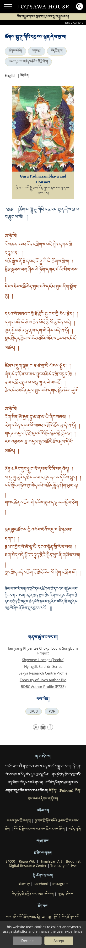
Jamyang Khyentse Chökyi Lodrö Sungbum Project (43, 650)
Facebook (41, 884)
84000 (10, 861)
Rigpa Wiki (27, 861)
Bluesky (24, 884)
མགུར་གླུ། (36, 51)
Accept (59, 940)
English (10, 75)
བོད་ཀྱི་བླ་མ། (57, 51)
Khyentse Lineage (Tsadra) (43, 659)
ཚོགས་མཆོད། (15, 51)
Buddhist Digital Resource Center (45, 863)
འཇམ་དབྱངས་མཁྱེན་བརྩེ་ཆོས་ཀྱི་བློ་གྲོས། (28, 61)
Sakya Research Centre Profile (43, 673)
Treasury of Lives (63, 866)
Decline (27, 940)
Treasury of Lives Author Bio (43, 679)
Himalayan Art (50, 861)
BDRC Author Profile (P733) (43, 686)
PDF (52, 711)
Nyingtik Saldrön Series (43, 666)
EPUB (33, 711)
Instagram (60, 884)
